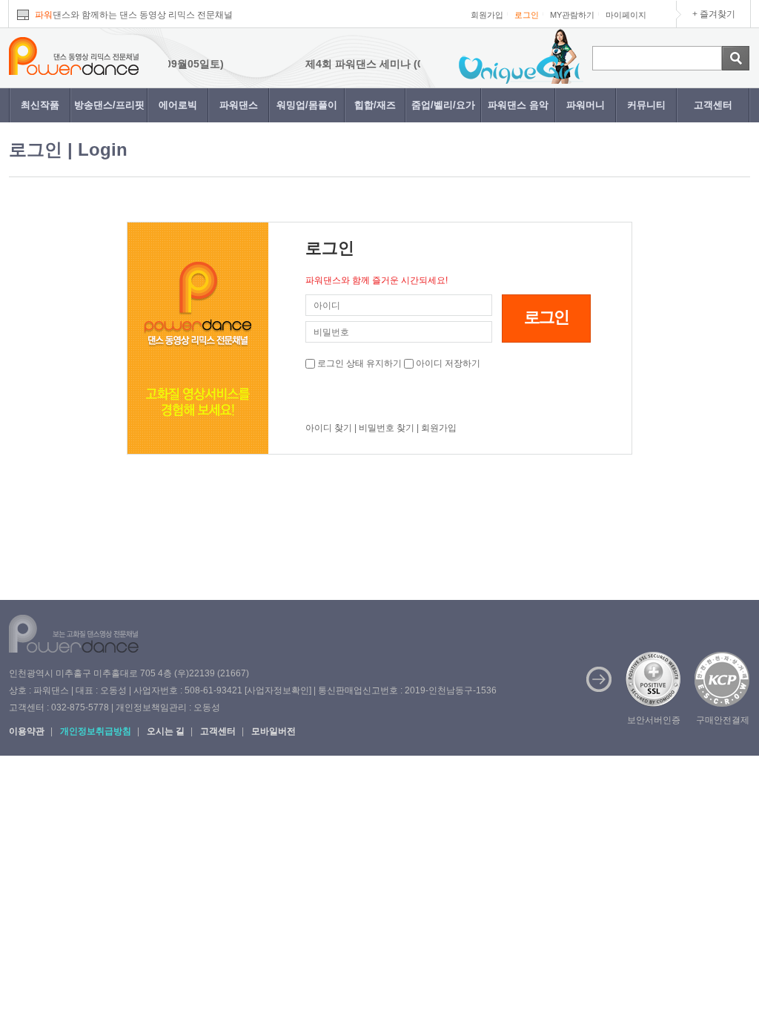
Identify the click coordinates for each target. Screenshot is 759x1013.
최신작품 (40, 104)
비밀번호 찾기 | (389, 428)
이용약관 (26, 731)
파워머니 (585, 104)
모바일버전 (273, 731)
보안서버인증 (653, 720)
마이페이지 (626, 14)
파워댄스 (238, 104)
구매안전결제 (722, 720)
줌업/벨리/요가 (443, 104)
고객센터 (713, 104)
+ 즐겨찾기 (713, 14)
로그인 (526, 14)
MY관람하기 (572, 14)
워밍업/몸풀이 (306, 104)
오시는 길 (166, 731)
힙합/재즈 (375, 104)
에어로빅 (178, 104)
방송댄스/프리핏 (109, 104)
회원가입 (487, 14)
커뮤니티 (646, 104)
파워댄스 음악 (518, 104)
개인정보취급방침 (95, 731)
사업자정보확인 (278, 690)
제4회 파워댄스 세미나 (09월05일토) (375, 64)
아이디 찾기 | (331, 428)
